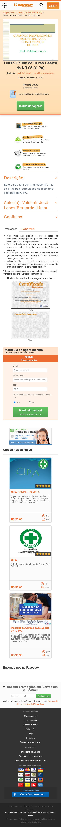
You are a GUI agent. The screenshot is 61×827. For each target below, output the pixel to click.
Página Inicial (9, 12)
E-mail (15, 366)
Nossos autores (30, 724)
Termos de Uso (11, 812)
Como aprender (30, 720)
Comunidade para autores (30, 756)
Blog (30, 733)
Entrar (52, 5)
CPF (14, 385)
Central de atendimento (30, 742)
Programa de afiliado (30, 751)
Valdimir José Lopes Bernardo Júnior (36, 73)
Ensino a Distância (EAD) (30, 12)
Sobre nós (30, 728)
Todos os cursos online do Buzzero (30, 760)
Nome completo (19, 375)
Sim (18, 402)
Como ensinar (30, 715)
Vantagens (11, 229)
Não (33, 402)
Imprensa (30, 737)
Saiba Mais (28, 229)
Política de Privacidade (33, 703)
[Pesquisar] (42, 5)
